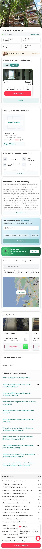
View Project (13, 347)
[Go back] (3, 3)
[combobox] (22, 266)
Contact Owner (18, 93)
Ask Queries (21, 241)
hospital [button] (37, 272)
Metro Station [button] (25, 272)
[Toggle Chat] (38, 538)
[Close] (38, 527)
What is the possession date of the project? (16, 235)
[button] (14, 140)
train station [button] (10, 272)
